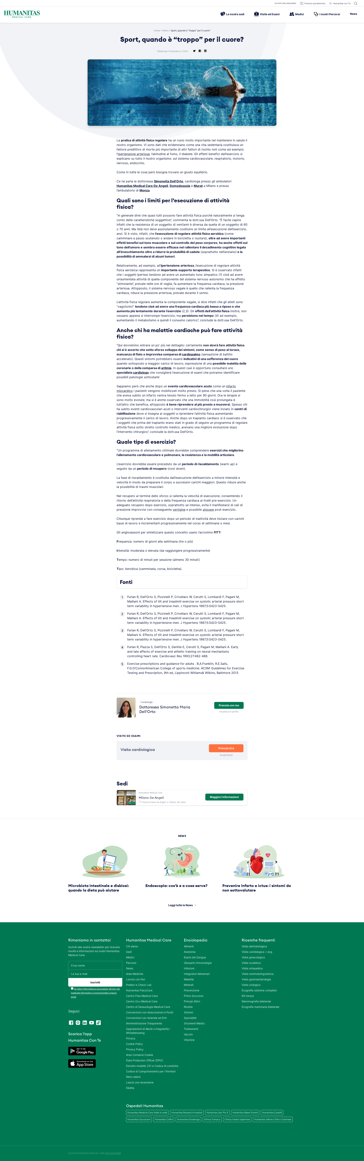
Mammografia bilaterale (256, 1001)
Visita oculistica (251, 962)
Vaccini (188, 1034)
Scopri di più (226, 755)
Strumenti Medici (194, 1023)
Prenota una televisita (314, 3)
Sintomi (188, 1012)
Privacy (130, 1038)
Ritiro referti (133, 1076)
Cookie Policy (134, 1043)
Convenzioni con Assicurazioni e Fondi (149, 1012)
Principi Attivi (192, 1001)
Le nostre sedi (235, 14)
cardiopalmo (191, 354)
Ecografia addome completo (259, 990)
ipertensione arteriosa (134, 154)
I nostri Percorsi (329, 14)
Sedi (129, 951)
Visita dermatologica (254, 946)
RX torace (248, 995)
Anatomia (189, 951)
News (353, 13)
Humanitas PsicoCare (139, 990)
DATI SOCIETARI (113, 1153)
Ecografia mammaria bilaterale (260, 1006)
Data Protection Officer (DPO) (144, 1060)
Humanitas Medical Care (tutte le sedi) (147, 1112)
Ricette (188, 1006)
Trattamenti (191, 1028)
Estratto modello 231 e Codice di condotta (152, 1065)
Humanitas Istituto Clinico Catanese (273, 1119)
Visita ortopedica (252, 968)
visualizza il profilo (228, 711)
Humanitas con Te (341, 3)
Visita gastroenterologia (256, 979)
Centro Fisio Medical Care (142, 995)
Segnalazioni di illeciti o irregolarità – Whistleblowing (148, 1030)
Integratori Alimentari (197, 973)
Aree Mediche (134, 973)
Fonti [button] (126, 582)
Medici (299, 14)
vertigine (179, 509)
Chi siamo (132, 946)
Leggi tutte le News (180, 905)
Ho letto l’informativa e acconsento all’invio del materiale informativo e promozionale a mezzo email (95, 993)
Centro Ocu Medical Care (141, 1001)
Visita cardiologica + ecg (257, 951)
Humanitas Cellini (164, 1119)
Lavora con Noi (135, 979)
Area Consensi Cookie (139, 1054)
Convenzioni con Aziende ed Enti (146, 1017)
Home (157, 30)
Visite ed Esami (270, 14)
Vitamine (189, 1039)
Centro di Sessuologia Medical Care (148, 1006)
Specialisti (190, 1017)
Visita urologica (251, 984)
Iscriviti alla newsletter (286, 3)
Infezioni (189, 968)
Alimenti (189, 946)
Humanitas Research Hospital (186, 1112)
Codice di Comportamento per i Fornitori (151, 1071)
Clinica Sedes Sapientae (237, 1119)
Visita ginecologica (253, 957)
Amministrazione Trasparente (144, 1023)
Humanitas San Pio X (217, 1112)
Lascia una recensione (140, 1082)
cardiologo (141, 372)
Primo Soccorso (193, 995)
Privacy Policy (135, 1049)
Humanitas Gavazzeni (139, 1119)
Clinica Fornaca (212, 1119)
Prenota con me (229, 705)
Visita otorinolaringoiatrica (258, 973)
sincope (208, 509)
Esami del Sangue (195, 957)
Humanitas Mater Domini (245, 1112)
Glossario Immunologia (198, 962)
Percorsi (131, 962)
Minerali (188, 984)
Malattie (189, 979)
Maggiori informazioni (224, 797)
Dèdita (130, 1087)
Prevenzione (191, 990)
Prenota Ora (226, 748)
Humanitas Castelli (272, 1112)
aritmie (166, 368)
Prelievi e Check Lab (138, 984)
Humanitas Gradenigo (188, 1119)
